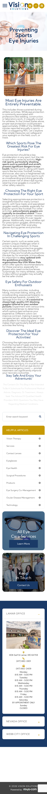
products (10, 483)
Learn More (23, 543)
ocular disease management (20, 497)
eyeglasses (11, 460)
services (10, 446)
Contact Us (23, 585)
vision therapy (13, 438)
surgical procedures (16, 475)
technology (12, 505)
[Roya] (30, 790)
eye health (11, 468)
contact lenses (13, 453)
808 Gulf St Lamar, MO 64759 (23, 655)
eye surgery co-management (21, 490)
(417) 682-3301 (23, 661)
